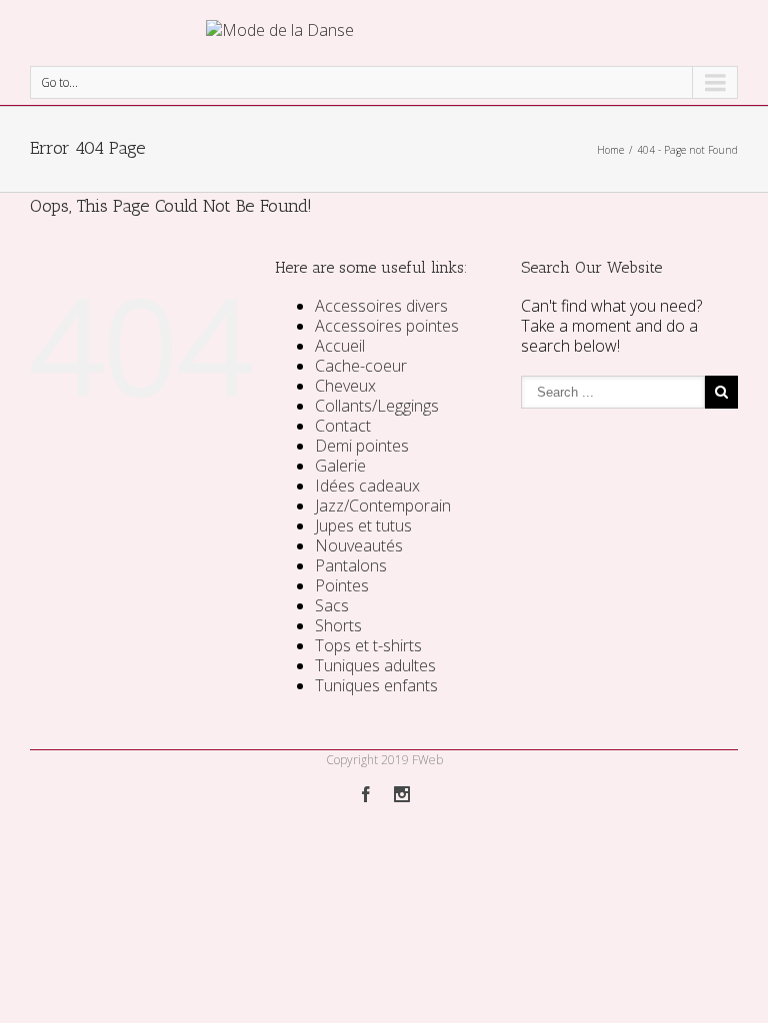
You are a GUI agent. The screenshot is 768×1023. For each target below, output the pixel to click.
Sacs (332, 605)
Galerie (340, 466)
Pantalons (351, 565)
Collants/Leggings (377, 406)
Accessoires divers (381, 306)
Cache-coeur (361, 366)
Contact (343, 426)
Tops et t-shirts (368, 645)
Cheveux (345, 386)
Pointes (342, 585)
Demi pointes (362, 446)
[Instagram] (402, 794)
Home (610, 150)
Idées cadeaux (367, 486)
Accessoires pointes (387, 326)
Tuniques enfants (376, 685)
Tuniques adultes (375, 665)
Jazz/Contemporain (383, 505)
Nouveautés (359, 545)
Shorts (338, 625)
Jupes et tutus (363, 525)
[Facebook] (366, 794)
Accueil (340, 346)
